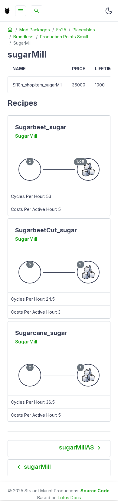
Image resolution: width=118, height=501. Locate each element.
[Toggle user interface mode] (108, 10)
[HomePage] (7, 11)
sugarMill (26, 136)
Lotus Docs (69, 497)
